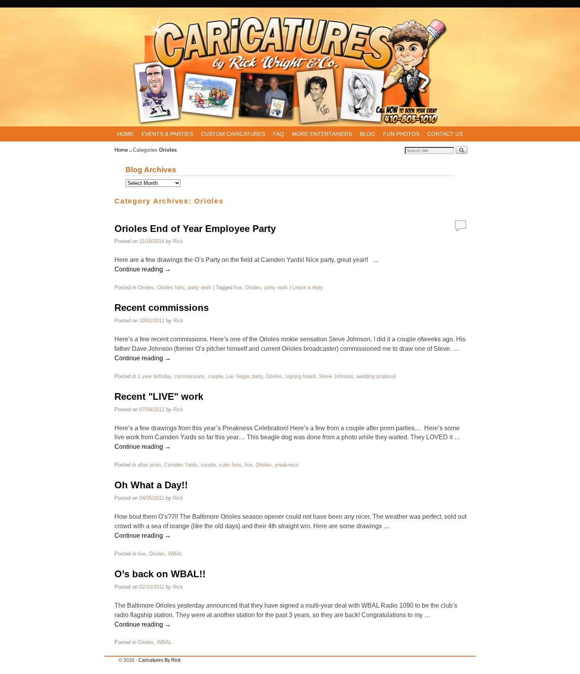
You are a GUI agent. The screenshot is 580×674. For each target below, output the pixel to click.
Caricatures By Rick (159, 660)
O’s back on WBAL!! (160, 574)
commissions (189, 376)
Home (121, 150)
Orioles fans (171, 287)
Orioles (146, 287)
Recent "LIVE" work (158, 396)
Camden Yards (181, 465)
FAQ (278, 134)
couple (215, 376)
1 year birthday (154, 376)
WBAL (175, 554)
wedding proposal (376, 376)
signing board (300, 376)
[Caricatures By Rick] (290, 70)
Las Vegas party (244, 376)
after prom (149, 465)
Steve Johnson (336, 376)
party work (199, 287)
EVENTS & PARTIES (167, 134)
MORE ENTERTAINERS (322, 134)
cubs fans (230, 465)
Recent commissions (161, 307)
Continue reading (142, 269)
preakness (287, 465)
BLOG (367, 134)
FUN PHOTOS (401, 134)
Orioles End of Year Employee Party (195, 228)
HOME (125, 134)
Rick (178, 241)
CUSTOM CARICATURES (233, 134)
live (238, 287)
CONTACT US (445, 134)
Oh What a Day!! (151, 485)
